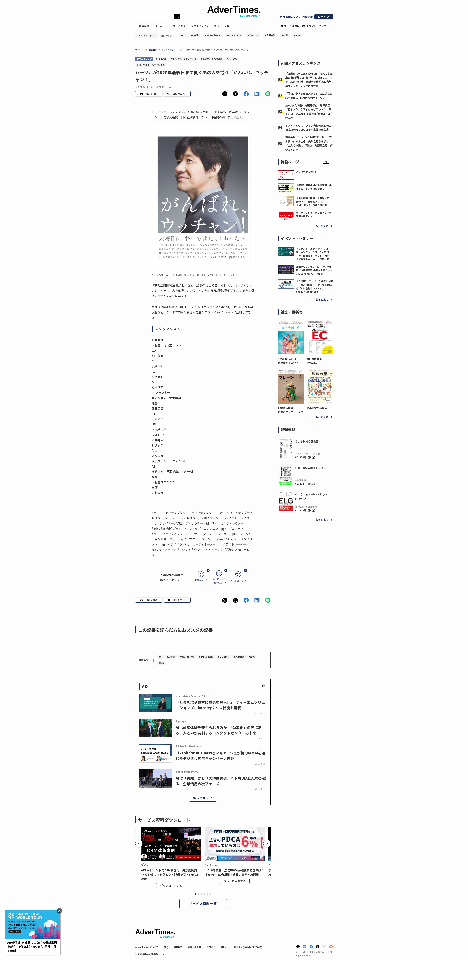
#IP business (234, 35)
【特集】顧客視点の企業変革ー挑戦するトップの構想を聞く (314, 187)
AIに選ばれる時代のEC (314, 361)
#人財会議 (270, 35)
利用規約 (178, 947)
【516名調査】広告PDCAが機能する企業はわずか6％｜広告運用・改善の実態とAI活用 (234, 872)
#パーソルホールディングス (151, 64)
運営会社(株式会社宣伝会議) (248, 947)
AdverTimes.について (146, 947)
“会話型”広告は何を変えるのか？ (288, 361)
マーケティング (177, 26)
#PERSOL (161, 58)
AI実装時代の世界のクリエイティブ (290, 410)
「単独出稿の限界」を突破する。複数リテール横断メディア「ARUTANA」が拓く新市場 (314, 201)
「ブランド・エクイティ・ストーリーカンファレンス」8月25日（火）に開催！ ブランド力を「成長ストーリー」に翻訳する (313, 254)
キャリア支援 (222, 26)
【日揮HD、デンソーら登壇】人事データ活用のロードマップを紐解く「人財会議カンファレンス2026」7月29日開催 (314, 286)
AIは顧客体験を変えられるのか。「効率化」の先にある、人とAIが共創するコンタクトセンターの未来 (219, 730)
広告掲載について (290, 16)
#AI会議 (194, 35)
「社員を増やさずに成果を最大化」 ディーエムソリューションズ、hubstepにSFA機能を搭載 (220, 705)
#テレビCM (253, 35)
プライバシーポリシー (218, 947)
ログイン (323, 16)
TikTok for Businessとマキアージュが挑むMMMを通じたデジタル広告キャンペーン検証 (220, 755)
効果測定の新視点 (317, 408)
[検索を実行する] (177, 16)
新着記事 (144, 26)
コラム (158, 26)
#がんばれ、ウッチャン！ (184, 58)
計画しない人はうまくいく (310, 468)
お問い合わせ (194, 947)
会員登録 (307, 16)
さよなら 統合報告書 (306, 441)
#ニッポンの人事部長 (211, 58)
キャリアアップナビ (306, 172)
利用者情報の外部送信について (150, 954)
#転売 (297, 35)
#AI (182, 35)
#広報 (285, 35)
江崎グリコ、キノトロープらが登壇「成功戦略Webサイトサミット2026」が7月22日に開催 (314, 270)
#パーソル (232, 58)
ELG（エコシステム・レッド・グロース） (312, 496)
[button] (224, 94)
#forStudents (212, 35)
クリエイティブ (200, 26)
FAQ (166, 947)
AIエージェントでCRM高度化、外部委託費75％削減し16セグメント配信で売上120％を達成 (170, 874)
